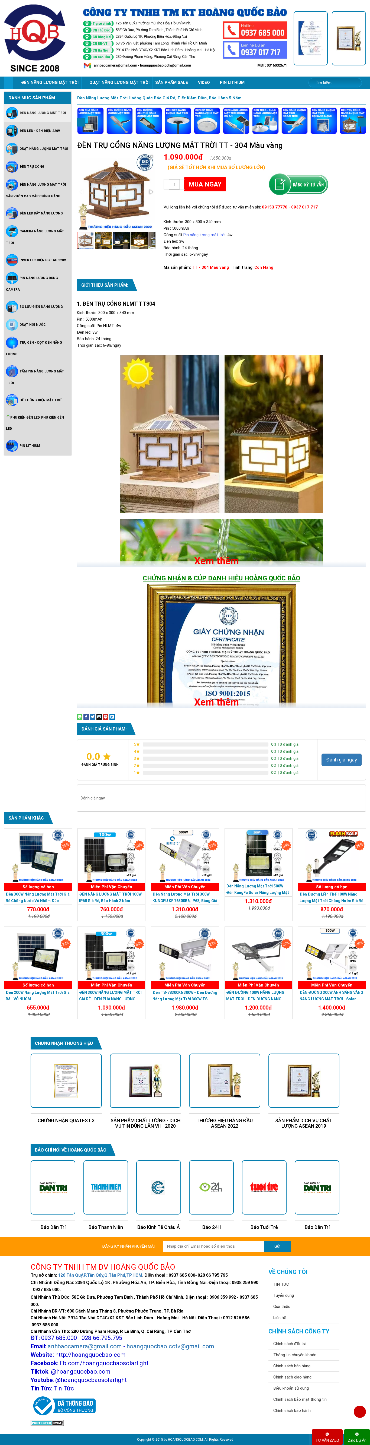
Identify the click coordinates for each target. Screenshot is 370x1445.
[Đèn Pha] (90, 120)
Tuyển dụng (283, 1295)
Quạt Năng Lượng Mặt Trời (44, 149)
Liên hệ (279, 1317)
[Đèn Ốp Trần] (207, 120)
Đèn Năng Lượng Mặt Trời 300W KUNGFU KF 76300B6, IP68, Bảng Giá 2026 (184, 900)
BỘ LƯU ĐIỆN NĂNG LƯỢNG (41, 307)
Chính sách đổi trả (289, 1343)
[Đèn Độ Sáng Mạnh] (323, 120)
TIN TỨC (281, 1284)
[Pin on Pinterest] (105, 716)
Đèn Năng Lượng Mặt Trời (43, 113)
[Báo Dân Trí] (264, 1187)
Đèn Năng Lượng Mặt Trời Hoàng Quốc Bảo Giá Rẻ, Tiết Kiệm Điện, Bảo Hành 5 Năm (159, 98)
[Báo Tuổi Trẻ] (211, 1187)
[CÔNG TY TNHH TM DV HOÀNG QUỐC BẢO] (185, 38)
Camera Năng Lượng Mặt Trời (35, 237)
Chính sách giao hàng (292, 1377)
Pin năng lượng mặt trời (204, 234)
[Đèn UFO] (178, 120)
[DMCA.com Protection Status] (47, 1422)
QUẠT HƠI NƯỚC (33, 325)
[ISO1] (311, 38)
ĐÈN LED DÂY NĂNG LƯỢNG (41, 213)
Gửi (277, 1246)
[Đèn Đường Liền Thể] (148, 120)
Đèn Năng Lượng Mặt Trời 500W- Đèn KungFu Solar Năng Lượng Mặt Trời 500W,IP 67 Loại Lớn (257, 892)
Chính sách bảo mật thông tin (300, 1399)
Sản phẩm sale (172, 82)
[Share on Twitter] (92, 716)
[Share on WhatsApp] (79, 716)
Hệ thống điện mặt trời (41, 400)
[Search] (354, 83)
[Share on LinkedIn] (112, 716)
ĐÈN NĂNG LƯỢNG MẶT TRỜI (50, 82)
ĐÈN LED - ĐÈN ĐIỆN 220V (40, 131)
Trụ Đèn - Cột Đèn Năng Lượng (34, 348)
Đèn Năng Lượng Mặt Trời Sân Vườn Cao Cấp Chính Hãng (36, 190)
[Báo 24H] (158, 1187)
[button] (150, 157)
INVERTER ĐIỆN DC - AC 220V (43, 260)
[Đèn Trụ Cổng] (353, 120)
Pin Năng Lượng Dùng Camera (32, 284)
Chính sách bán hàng (291, 1366)
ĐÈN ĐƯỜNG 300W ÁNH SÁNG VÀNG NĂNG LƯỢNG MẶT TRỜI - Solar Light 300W (331, 999)
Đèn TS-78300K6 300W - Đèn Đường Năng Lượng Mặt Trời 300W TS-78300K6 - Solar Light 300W (184, 999)
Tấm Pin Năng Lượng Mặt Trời (35, 377)
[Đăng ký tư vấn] (298, 184)
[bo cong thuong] (63, 1406)
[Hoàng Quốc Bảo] (40, 38)
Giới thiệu (281, 1306)
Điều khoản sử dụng (291, 1388)
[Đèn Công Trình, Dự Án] (236, 120)
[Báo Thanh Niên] (53, 1187)
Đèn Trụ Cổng (32, 167)
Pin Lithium (232, 82)
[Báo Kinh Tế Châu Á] (106, 1187)
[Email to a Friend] (99, 716)
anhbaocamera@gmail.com (85, 1346)
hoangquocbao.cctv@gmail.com (170, 1346)
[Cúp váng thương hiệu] (349, 38)
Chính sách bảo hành (292, 1410)
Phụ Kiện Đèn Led (35, 423)
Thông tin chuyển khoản (294, 1354)
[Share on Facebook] (86, 716)
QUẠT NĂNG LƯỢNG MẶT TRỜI (119, 82)
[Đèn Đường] (119, 120)
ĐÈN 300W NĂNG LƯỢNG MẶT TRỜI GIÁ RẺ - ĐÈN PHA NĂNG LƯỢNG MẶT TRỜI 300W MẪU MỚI (110, 999)
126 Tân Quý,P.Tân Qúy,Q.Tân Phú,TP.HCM (100, 1275)
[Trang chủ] (8, 83)
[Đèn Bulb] (265, 120)
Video (204, 82)
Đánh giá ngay (341, 760)
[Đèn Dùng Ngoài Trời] (294, 120)
